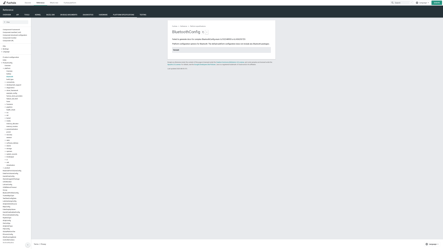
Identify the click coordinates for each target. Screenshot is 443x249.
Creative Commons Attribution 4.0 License (230, 62)
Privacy (43, 244)
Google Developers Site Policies (205, 64)
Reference (40, 3)
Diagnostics (88, 15)
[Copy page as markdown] (203, 32)
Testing (143, 15)
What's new (54, 3)
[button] (15, 49)
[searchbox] (15, 22)
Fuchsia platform (70, 3)
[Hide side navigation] (27, 245)
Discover (28, 3)
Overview (7, 15)
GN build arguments (68, 15)
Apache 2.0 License (174, 64)
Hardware (103, 15)
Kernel (38, 15)
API (17, 15)
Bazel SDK (50, 15)
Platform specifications (123, 15)
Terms (36, 244)
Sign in (437, 3)
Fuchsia (174, 26)
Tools (26, 15)
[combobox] (401, 3)
